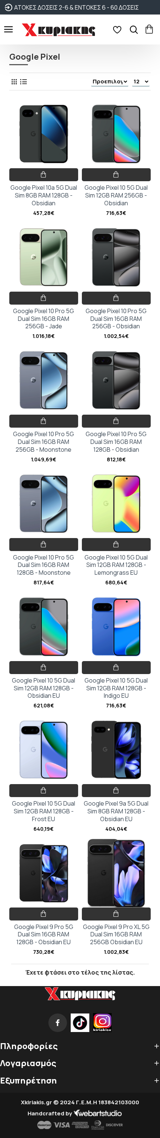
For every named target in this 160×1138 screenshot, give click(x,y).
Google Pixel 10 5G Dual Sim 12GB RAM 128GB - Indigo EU (116, 688)
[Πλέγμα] (14, 81)
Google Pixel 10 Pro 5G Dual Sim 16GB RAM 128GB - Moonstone (43, 565)
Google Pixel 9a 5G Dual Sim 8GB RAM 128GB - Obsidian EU (116, 811)
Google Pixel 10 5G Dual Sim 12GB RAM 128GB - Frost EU (43, 811)
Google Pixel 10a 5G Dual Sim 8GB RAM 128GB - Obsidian (43, 195)
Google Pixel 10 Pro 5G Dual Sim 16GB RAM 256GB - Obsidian (116, 318)
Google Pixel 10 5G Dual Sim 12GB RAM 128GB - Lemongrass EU (116, 565)
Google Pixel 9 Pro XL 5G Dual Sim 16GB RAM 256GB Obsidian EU (116, 934)
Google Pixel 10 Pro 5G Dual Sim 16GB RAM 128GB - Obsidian (116, 441)
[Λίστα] (23, 81)
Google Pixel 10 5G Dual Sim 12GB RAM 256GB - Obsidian (116, 195)
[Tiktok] (80, 1022)
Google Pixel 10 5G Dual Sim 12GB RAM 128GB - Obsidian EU (43, 688)
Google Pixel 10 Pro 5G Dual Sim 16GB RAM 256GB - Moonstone (43, 441)
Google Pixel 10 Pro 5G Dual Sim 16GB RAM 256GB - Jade (43, 318)
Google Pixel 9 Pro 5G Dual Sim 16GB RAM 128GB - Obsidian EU (43, 934)
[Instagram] (102, 1022)
